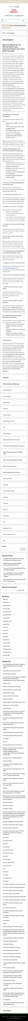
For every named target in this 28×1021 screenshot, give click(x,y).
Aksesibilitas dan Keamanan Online (12, 670)
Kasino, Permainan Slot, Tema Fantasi (12, 745)
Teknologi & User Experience (10, 959)
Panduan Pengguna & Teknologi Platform (13, 821)
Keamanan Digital (7, 761)
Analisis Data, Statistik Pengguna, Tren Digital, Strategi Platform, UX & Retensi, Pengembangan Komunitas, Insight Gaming (14, 678)
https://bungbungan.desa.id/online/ (11, 472)
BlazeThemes (17, 1018)
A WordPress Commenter (9, 590)
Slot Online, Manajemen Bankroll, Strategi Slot (14, 896)
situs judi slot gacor (8, 850)
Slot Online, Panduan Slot (9, 907)
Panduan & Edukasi (8, 802)
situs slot (5, 856)
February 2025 (6, 643)
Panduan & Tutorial (7, 808)
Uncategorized (6, 999)
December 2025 (7, 611)
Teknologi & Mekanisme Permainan (12, 953)
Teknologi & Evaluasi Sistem (10, 941)
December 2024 (7, 649)
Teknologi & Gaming (8, 944)
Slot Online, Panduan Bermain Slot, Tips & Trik (14, 900)
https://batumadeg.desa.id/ (10, 466)
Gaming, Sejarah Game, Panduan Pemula (13, 732)
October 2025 (6, 618)
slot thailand (6, 920)
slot (4, 427)
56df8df (5, 53)
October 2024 (6, 655)
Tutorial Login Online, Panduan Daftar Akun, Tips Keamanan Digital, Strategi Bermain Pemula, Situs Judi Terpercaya (14, 994)
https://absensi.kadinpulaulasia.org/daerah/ (14, 446)
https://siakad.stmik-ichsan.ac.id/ (11, 439)
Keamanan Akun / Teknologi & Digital (12, 758)
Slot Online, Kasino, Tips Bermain (11, 893)
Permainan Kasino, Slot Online (10, 828)
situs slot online (7, 865)
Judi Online (6, 738)
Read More (4, 371)
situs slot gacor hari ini (9, 421)
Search (4, 546)
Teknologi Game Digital (9, 967)
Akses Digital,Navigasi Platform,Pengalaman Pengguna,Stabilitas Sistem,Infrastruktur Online (14, 666)
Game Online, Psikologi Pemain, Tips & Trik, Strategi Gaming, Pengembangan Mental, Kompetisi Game (14, 713)
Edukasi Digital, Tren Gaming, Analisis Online (14, 702)
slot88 (4, 923)
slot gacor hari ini (7, 390)
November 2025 (7, 615)
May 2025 (5, 633)
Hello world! (21, 590)
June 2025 (5, 630)
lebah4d (5, 788)
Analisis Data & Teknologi (9, 674)
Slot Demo (5, 871)
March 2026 (6, 602)
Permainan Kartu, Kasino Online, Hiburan (13, 824)
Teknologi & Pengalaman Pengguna (12, 956)
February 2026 (6, 605)
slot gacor (5, 408)
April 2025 (5, 636)
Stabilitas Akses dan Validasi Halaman (12, 926)
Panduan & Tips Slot (8, 805)
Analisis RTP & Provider (9, 693)
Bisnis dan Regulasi (8, 699)
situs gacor (6, 837)
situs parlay (6, 515)
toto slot (5, 509)
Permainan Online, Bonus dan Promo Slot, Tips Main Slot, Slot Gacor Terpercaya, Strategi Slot (13, 832)
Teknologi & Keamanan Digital (10, 950)
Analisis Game (6, 683)
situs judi (5, 843)
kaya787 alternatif (11, 268)
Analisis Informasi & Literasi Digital (12, 686)
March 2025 (6, 639)
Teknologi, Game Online (9, 980)
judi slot (5, 741)
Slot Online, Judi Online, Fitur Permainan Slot (14, 884)
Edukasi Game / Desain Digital (10, 705)
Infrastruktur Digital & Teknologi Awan (12, 735)
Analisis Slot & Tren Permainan (10, 696)
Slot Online (6, 881)
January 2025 (6, 646)
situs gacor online (7, 840)
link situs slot (6, 402)
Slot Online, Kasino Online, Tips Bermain (13, 890)
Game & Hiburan (7, 708)
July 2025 (5, 627)
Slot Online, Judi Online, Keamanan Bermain (14, 887)
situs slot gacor (7, 396)
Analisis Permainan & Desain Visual (12, 689)
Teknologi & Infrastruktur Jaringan (11, 947)
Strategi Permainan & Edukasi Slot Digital (13, 938)
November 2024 (7, 652)
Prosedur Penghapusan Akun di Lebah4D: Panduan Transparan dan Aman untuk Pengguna (13, 1)
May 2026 (5, 599)
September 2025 (7, 621)
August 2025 (6, 624)
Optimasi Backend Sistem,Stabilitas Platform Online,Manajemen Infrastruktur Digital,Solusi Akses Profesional (14, 797)
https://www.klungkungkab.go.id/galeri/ (13, 460)
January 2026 (6, 608)
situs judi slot (6, 847)
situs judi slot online (8, 853)
